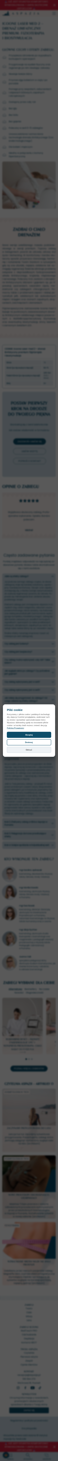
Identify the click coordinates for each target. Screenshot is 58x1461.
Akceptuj (29, 735)
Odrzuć (29, 750)
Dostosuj (29, 742)
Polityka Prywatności (15, 728)
